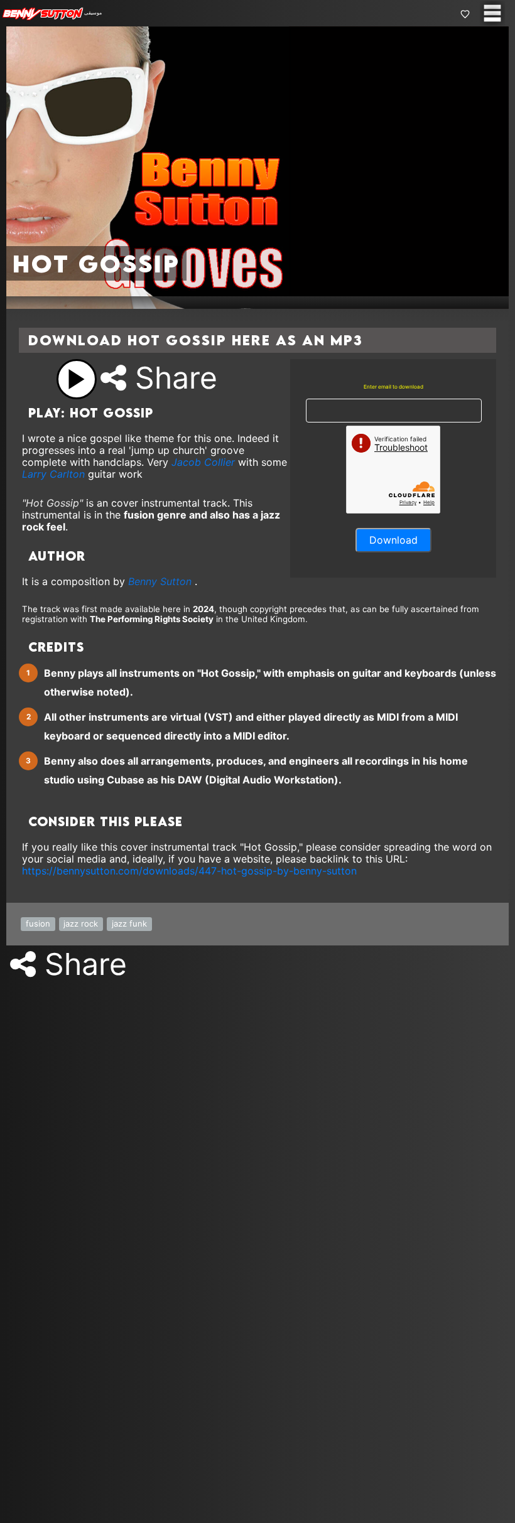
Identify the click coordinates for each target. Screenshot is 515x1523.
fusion (38, 923)
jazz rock (80, 923)
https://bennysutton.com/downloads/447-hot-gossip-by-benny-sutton (189, 870)
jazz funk (129, 923)
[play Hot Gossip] (77, 379)
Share (171, 377)
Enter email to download (393, 387)
